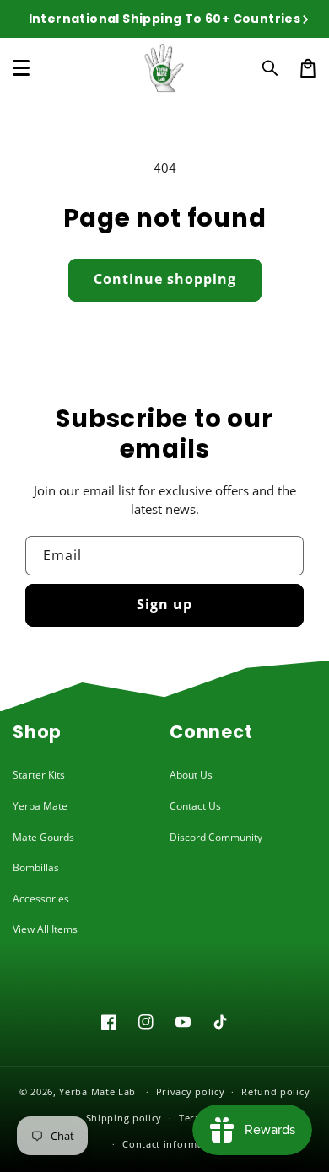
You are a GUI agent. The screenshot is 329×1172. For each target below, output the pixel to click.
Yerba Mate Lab (97, 1091)
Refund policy (275, 1091)
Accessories (41, 898)
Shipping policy (124, 1117)
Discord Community (216, 837)
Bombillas (36, 867)
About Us (191, 775)
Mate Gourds (43, 837)
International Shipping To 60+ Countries (165, 18)
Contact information (172, 1143)
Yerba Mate (40, 806)
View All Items (45, 929)
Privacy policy (190, 1091)
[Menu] (21, 68)
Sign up (164, 604)
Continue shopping (165, 279)
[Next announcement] (305, 19)
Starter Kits (39, 775)
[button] (270, 68)
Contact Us (195, 806)
